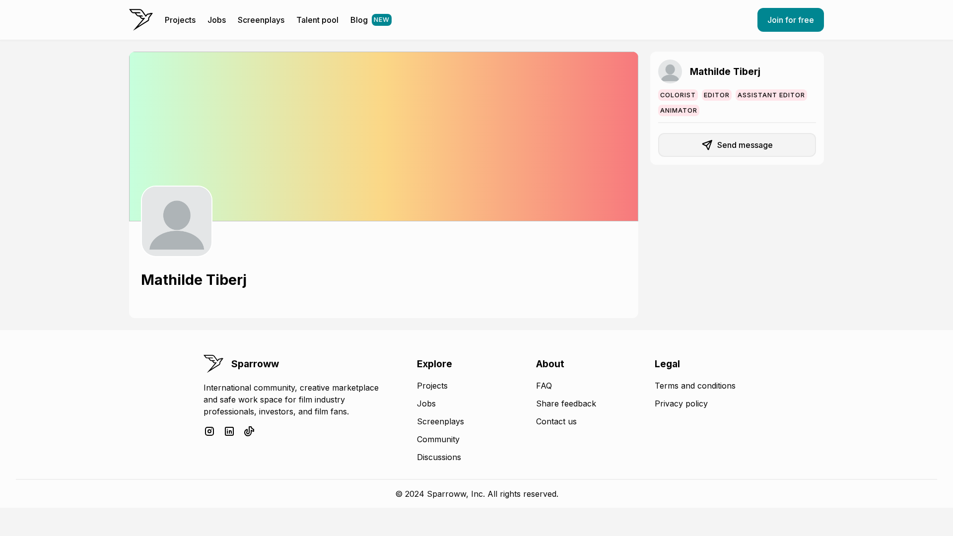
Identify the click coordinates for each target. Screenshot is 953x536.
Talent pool (317, 20)
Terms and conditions (695, 386)
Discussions (439, 457)
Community (438, 439)
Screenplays (261, 20)
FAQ (544, 386)
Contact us (556, 421)
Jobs (216, 20)
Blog (370, 20)
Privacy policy (681, 403)
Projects (180, 20)
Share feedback (566, 403)
